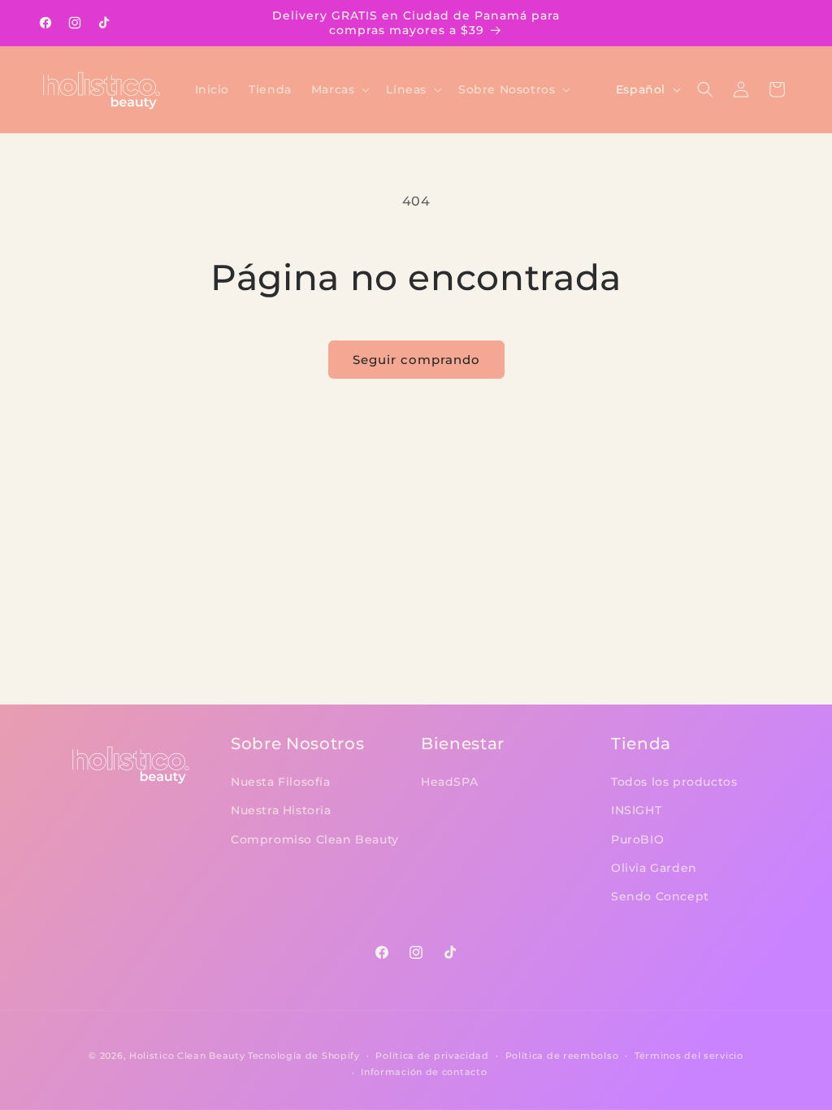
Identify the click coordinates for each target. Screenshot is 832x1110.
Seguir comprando (416, 359)
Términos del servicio (689, 1055)
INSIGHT (636, 810)
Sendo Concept (660, 896)
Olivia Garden (654, 868)
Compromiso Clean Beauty (315, 839)
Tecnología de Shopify (304, 1055)
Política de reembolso (562, 1055)
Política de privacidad (431, 1055)
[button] (339, 89)
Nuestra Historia (281, 810)
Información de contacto (424, 1071)
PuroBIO (637, 839)
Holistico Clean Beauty (187, 1055)
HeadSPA (449, 781)
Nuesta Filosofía (281, 781)
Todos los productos (674, 781)
